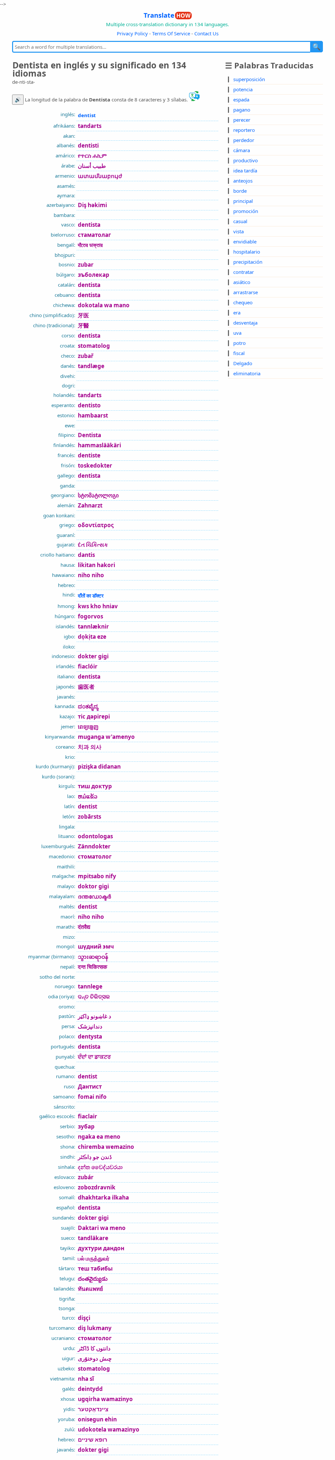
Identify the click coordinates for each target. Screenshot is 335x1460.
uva (237, 332)
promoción (245, 211)
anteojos (243, 180)
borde (240, 190)
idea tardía (245, 170)
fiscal (239, 353)
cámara (241, 150)
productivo (245, 160)
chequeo (243, 302)
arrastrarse (245, 292)
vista (238, 231)
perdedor (243, 140)
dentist (87, 115)
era (236, 312)
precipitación (247, 261)
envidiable (244, 241)
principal (243, 201)
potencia (243, 89)
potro (239, 343)
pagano (241, 109)
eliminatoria (246, 373)
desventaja (245, 322)
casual (240, 221)
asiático (241, 282)
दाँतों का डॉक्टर (91, 595)
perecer (241, 119)
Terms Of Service (171, 33)
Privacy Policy (132, 33)
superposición (249, 79)
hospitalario (246, 251)
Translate (167, 15)
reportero (244, 130)
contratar (243, 272)
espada (241, 99)
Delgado (242, 363)
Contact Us (206, 33)
